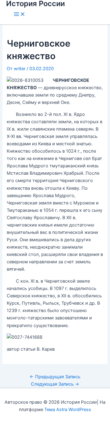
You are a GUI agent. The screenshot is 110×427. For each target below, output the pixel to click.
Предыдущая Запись (55, 376)
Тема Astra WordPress (67, 409)
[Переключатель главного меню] (19, 14)
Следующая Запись (55, 384)
